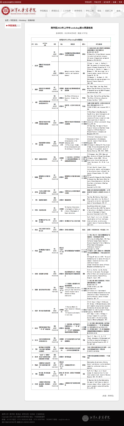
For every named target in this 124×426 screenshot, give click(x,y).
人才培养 (67, 11)
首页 (6, 20)
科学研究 (78, 11)
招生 (99, 11)
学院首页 (88, 2)
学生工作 (90, 11)
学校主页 (97, 2)
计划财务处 (40, 414)
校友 (118, 11)
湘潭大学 (5, 414)
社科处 (32, 414)
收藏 (114, 2)
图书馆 (12, 414)
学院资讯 (13, 20)
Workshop (22, 20)
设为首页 (107, 2)
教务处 (18, 414)
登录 (120, 2)
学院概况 (44, 11)
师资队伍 (55, 11)
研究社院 (25, 414)
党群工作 (109, 11)
